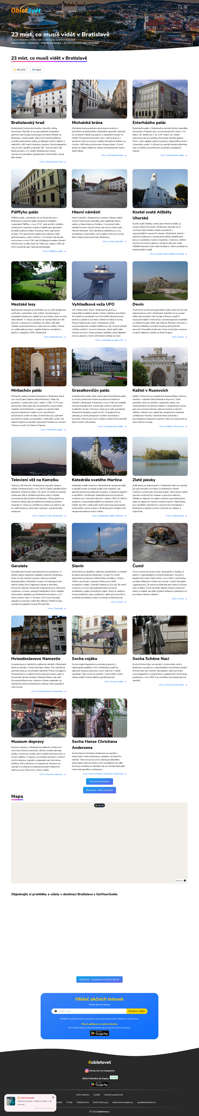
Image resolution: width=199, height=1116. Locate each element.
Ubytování (73, 11)
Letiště (96, 1094)
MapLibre (179, 880)
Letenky (59, 11)
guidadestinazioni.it (146, 1102)
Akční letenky (82, 1094)
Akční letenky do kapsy (99, 1078)
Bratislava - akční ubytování (99, 790)
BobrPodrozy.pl (100, 1102)
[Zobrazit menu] (185, 7)
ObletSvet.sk (83, 1102)
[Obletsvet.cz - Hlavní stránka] (26, 7)
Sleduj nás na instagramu (102, 1070)
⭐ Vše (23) (99, 805)
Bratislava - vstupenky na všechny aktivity (99, 979)
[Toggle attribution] (184, 880)
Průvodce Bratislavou (99, 781)
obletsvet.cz (104, 1111)
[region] (99, 843)
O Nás (69, 1102)
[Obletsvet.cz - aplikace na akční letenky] (99, 1034)
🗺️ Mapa (36, 69)
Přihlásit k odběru (137, 1011)
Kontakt (58, 1102)
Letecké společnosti (113, 1094)
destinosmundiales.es (122, 1102)
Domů (48, 11)
